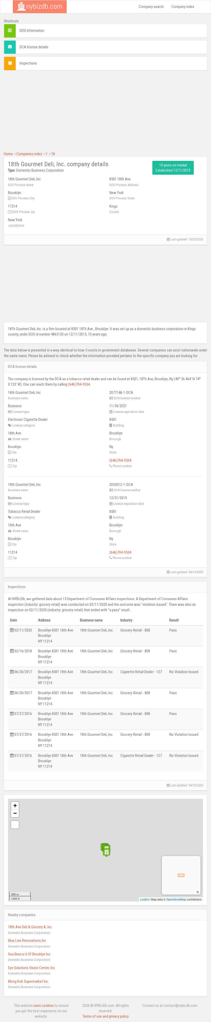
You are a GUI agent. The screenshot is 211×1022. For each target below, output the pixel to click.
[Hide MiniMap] (197, 891)
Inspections (28, 63)
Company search (151, 6)
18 (53, 154)
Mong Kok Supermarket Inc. (28, 981)
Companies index (29, 154)
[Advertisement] (105, 110)
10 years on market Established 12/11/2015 (173, 167)
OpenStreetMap (176, 899)
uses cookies (44, 1005)
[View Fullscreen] (15, 825)
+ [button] (15, 805)
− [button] (15, 813)
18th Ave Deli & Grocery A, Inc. (30, 927)
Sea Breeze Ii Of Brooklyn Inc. (29, 954)
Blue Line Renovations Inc (27, 940)
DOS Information (32, 30)
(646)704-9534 (79, 384)
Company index (182, 6)
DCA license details (34, 47)
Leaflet (144, 899)
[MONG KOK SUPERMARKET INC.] (106, 852)
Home (8, 154)
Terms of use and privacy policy (106, 1016)
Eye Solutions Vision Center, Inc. (32, 967)
